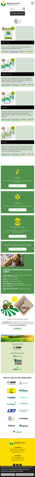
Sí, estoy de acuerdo (8, 474)
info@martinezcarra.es (17, 232)
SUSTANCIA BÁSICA (6, 84)
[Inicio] (12, 3)
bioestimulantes (14, 51)
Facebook (14, 465)
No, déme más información (24, 474)
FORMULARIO (17, 236)
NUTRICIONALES (5, 51)
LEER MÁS (17, 328)
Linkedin (20, 465)
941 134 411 (20, 452)
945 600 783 (20, 460)
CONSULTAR (17, 249)
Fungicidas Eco (15, 84)
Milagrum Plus (7, 74)
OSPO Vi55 (5, 42)
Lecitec (4, 107)
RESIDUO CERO (29, 51)
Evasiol (4, 142)
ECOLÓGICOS (22, 51)
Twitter (17, 465)
